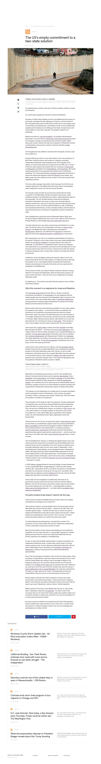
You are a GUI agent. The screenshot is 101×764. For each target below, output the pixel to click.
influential (42, 234)
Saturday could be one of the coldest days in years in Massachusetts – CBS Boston (31, 679)
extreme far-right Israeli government (58, 139)
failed (43, 257)
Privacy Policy (67, 755)
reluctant (58, 231)
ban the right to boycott (57, 434)
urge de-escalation (46, 136)
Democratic (69, 167)
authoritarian (64, 376)
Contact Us (35, 755)
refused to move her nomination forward (61, 458)
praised (38, 464)
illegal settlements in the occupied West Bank (40, 569)
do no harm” (56, 532)
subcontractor (41, 378)
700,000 (62, 327)
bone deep (57, 321)
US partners (64, 169)
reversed (53, 173)
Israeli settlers (42, 327)
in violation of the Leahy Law (42, 565)
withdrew (51, 473)
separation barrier (67, 347)
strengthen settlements (65, 299)
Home (26, 26)
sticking (57, 175)
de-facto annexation (50, 340)
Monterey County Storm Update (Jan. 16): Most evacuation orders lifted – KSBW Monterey (30, 636)
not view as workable (40, 242)
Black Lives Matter (31, 426)
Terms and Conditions (53, 755)
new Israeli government (36, 293)
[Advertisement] (50, 10)
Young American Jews (67, 421)
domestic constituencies (54, 234)
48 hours (49, 121)
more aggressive (64, 330)
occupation (59, 378)
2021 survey (68, 408)
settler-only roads (60, 355)
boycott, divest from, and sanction (36, 430)
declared (50, 295)
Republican (32, 169)
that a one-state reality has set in (58, 221)
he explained (49, 591)
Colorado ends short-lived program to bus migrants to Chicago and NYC (30, 697)
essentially (29, 378)
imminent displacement (36, 336)
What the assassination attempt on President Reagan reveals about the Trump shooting (32, 735)
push (29, 301)
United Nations (51, 169)
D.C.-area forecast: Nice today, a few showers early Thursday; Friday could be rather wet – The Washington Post (32, 716)
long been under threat (42, 334)
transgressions (30, 231)
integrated (69, 336)
